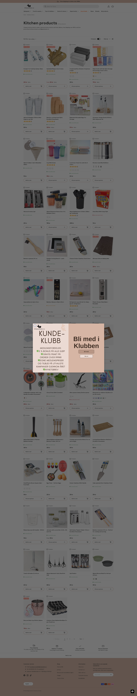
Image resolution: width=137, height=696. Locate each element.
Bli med (86, 351)
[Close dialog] (35, 325)
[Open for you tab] (132, 691)
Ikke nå (86, 356)
